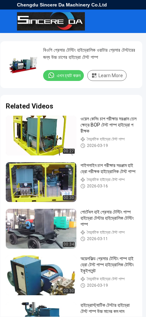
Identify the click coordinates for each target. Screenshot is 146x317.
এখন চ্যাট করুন (68, 75)
